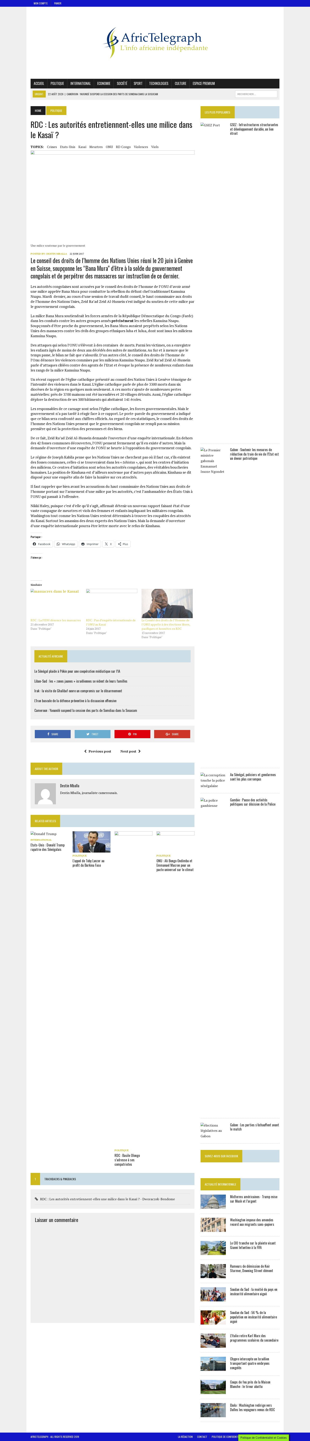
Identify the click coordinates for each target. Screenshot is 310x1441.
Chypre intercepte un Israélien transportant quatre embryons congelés (250, 1363)
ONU (109, 147)
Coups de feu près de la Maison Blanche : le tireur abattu (250, 1384)
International (80, 83)
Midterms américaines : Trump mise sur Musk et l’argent (253, 1199)
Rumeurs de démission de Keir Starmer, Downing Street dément (251, 1268)
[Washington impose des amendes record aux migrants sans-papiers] (213, 1229)
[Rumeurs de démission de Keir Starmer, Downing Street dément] (213, 1275)
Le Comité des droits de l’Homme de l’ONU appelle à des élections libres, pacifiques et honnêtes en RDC (166, 624)
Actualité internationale (220, 1184)
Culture (180, 83)
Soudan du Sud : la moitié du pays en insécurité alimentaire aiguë (253, 1291)
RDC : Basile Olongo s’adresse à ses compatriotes (127, 1160)
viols (155, 147)
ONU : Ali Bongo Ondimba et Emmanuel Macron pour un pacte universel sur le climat (175, 865)
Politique (57, 83)
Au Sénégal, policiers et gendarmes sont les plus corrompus (253, 777)
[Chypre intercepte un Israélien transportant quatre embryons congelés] (213, 1368)
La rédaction (185, 1436)
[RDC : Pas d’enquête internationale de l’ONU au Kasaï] (111, 603)
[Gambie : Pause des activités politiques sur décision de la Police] (213, 1110)
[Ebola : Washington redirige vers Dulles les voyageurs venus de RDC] (213, 1414)
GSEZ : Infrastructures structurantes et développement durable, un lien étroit (254, 129)
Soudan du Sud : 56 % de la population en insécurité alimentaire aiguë (253, 1317)
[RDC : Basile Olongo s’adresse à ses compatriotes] (133, 1144)
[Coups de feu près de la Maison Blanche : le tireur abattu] (213, 1391)
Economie (103, 83)
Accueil (39, 83)
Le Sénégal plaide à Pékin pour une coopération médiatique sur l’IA (77, 671)
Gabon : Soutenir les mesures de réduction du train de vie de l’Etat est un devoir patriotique (254, 454)
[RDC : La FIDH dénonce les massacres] (56, 603)
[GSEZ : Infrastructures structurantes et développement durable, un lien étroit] (213, 435)
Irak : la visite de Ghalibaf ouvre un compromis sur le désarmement (78, 690)
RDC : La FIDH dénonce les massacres (56, 620)
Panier (57, 3)
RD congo (123, 147)
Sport (138, 83)
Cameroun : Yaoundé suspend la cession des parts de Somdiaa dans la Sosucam (85, 710)
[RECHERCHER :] (256, 93)
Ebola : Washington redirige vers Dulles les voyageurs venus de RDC (252, 1407)
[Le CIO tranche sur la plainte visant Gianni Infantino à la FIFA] (213, 1252)
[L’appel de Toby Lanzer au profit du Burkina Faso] (92, 849)
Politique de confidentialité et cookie (233, 1436)
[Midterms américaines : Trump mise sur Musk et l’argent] (213, 1206)
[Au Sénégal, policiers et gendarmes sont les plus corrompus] (213, 785)
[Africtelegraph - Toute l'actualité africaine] (155, 43)
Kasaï (82, 147)
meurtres (96, 147)
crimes (52, 147)
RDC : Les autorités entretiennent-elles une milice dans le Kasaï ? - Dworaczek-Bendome (107, 1199)
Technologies (158, 83)
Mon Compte (41, 3)
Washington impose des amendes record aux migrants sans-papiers (252, 1222)
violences (141, 147)
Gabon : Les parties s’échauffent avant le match (254, 1127)
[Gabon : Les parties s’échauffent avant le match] (213, 1136)
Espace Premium (204, 83)
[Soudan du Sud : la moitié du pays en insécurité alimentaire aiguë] (213, 1298)
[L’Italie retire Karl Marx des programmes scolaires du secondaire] (213, 1345)
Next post (128, 751)
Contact (202, 1436)
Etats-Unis (67, 147)
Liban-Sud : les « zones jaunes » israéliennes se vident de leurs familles (80, 681)
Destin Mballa (56, 253)
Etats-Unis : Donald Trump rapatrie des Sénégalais (48, 847)
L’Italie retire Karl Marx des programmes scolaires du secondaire (254, 1338)
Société (122, 83)
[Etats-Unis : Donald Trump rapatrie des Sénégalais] (44, 833)
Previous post (100, 751)
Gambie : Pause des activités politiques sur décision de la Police (252, 802)
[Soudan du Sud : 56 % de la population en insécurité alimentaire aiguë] (213, 1321)
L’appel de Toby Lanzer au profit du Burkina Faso (88, 863)
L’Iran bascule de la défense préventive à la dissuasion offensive (75, 700)
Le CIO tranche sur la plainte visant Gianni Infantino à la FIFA (253, 1245)
